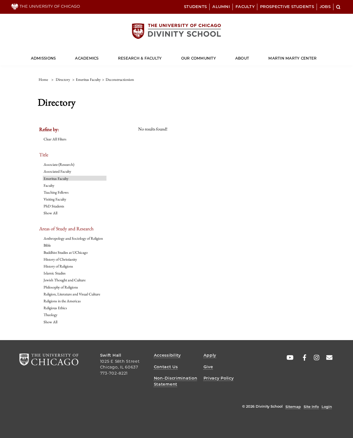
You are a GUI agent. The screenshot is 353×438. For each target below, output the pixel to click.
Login (327, 406)
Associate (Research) (59, 164)
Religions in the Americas (62, 300)
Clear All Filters (55, 139)
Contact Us (166, 366)
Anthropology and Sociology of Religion (73, 238)
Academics (86, 58)
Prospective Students (287, 6)
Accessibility (167, 355)
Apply (210, 355)
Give (208, 366)
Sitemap (293, 406)
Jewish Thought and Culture (64, 279)
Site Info (311, 406)
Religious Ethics (55, 307)
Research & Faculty (140, 58)
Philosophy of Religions (61, 287)
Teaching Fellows (56, 192)
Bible (47, 245)
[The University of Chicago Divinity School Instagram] (315, 358)
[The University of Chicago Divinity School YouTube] (289, 358)
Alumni (221, 6)
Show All (50, 212)
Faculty (245, 6)
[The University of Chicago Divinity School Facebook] (302, 358)
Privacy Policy (219, 378)
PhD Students (54, 206)
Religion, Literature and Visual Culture (72, 294)
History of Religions (58, 266)
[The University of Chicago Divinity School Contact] (328, 358)
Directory (63, 79)
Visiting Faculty (55, 199)
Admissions (43, 58)
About (242, 58)
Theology (50, 314)
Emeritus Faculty (56, 178)
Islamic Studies (55, 273)
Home (43, 79)
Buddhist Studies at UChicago (66, 252)
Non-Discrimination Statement (175, 381)
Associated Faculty (57, 171)
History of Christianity (60, 259)
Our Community (198, 58)
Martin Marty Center (292, 58)
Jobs (325, 6)
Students (195, 6)
